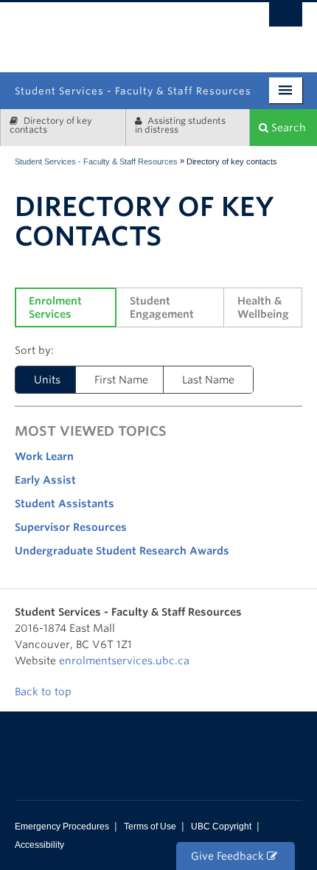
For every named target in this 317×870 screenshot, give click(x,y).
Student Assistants (64, 503)
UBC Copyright (221, 826)
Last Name (208, 380)
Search (287, 127)
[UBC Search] (285, 18)
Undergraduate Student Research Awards (122, 551)
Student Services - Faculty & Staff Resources (96, 161)
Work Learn (44, 456)
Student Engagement (162, 307)
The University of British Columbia (202, 31)
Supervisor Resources (71, 527)
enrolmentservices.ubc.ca (124, 661)
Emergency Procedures (62, 826)
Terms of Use (150, 826)
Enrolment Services (57, 307)
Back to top (44, 691)
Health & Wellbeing (263, 307)
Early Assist (45, 480)
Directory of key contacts (51, 125)
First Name (121, 380)
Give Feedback (229, 856)
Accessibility (39, 845)
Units (47, 380)
